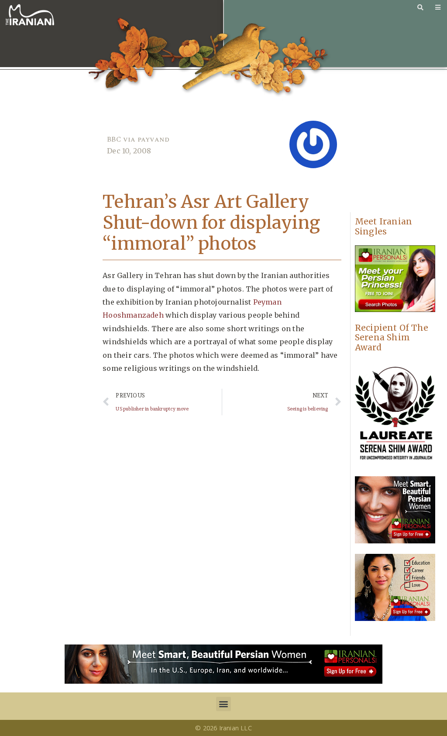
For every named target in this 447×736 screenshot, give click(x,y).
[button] (223, 704)
